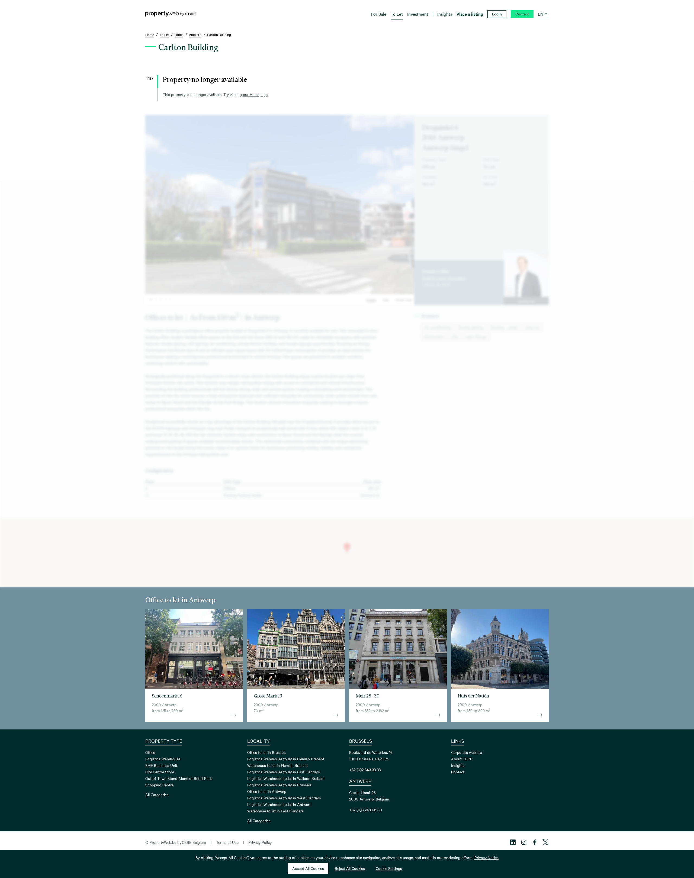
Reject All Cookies (350, 868)
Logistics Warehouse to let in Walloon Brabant (286, 778)
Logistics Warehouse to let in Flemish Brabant (285, 758)
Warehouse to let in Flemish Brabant (277, 765)
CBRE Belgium (194, 842)
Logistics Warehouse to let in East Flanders (283, 771)
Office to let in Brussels (266, 752)
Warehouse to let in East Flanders (275, 810)
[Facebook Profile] (534, 842)
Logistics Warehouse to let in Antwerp (279, 804)
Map (386, 299)
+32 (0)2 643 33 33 (365, 769)
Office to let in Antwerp (266, 791)
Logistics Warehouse (162, 758)
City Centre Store (159, 771)
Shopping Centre (159, 784)
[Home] (170, 14)
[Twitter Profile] (545, 842)
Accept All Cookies (308, 868)
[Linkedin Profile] (513, 842)
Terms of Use (227, 842)
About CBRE (461, 758)
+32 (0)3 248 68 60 (365, 809)
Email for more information (444, 278)
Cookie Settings (389, 868)
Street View (404, 299)
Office (150, 752)
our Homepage (255, 94)
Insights (458, 765)
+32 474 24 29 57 (436, 284)
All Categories (157, 794)
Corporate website (466, 752)
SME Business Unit (161, 765)
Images (371, 299)
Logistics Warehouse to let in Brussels (279, 784)
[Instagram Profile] (523, 842)
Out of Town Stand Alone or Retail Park (178, 778)
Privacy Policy (260, 842)
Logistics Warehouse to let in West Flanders (284, 797)
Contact (457, 771)
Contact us (526, 300)
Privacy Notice (486, 857)
